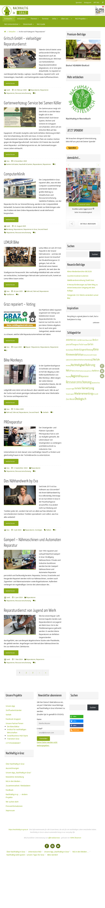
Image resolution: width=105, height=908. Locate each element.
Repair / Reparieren (33, 347)
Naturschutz (75, 385)
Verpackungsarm (70, 408)
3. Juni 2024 (18, 597)
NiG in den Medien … (14, 781)
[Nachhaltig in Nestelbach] (82, 114)
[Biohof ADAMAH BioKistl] (83, 61)
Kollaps (80, 368)
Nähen (48, 530)
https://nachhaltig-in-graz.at (18, 829)
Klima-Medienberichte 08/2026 (79, 285)
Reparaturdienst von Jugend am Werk (30, 610)
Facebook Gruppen (13, 719)
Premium (90, 385)
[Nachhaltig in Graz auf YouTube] (102, 376)
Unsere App (10, 706)
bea (8, 161)
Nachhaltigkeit (78, 379)
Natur (68, 384)
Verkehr (46, 412)
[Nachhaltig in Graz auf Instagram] (102, 371)
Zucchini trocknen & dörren (77, 290)
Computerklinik (14, 174)
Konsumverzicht (88, 369)
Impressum (10, 810)
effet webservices (54, 838)
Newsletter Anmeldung (15, 777)
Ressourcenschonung (23, 93)
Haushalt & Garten (25, 164)
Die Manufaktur (13, 726)
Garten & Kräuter (12, 164)
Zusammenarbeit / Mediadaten (18, 785)
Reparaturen (35, 90)
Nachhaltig (68, 379)
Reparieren (44, 90)
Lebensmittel (69, 374)
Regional (75, 390)
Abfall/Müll (69, 354)
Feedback (9, 790)
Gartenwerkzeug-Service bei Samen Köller (32, 103)
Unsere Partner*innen (14, 723)
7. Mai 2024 (18, 659)
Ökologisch (80, 413)
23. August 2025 (20, 226)
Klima (95, 363)
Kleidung (90, 364)
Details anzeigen (88, 238)
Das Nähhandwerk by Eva (21, 481)
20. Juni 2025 (18, 291)
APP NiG (96, 2)
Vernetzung (88, 402)
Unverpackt (68, 403)
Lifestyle (95, 373)
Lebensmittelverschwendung (82, 374)
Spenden (79, 2)
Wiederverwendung (83, 407)
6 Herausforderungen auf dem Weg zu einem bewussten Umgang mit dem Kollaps (82, 301)
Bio (94, 354)
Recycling (68, 391)
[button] (68, 165)
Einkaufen (12, 32)
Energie (74, 359)
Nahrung (90, 379)
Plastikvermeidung (83, 385)
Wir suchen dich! (12, 801)
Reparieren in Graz (30, 229)
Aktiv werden (77, 354)
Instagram (87, 2)
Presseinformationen (14, 806)
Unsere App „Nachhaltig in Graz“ (18, 772)
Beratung (9, 229)
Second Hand (43, 229)
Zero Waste (70, 413)
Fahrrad (29, 291)
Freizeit (85, 359)
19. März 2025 (19, 409)
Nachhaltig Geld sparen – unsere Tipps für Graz (25, 855)
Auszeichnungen (12, 768)
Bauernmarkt (89, 354)
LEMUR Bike (11, 242)
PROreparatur (13, 422)
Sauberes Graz (96, 397)
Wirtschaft (95, 408)
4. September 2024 (20, 468)
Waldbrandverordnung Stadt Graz (80, 294)
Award (84, 354)
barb (8, 90)
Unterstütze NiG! (34, 851)
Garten (90, 358)
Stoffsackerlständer (14, 710)
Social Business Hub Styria (17, 735)
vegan (72, 403)
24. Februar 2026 (20, 90)
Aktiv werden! (52, 855)
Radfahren (10, 294)
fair (78, 359)
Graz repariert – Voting (19, 304)
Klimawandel (71, 368)
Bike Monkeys (13, 360)
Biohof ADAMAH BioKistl (77, 65)
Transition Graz (13, 738)
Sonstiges (38, 530)
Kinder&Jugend (80, 363)
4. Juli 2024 (17, 530)
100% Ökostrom (75, 838)
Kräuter (95, 369)
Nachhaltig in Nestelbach (78, 118)
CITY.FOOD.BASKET (13, 743)
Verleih (8, 714)
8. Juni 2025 (18, 347)
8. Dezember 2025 (20, 161)
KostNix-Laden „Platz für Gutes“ (82, 223)
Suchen (95, 268)
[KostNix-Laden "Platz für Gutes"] (83, 192)
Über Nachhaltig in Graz (15, 764)
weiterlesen (10, 83)
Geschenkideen (70, 364)
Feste (81, 358)
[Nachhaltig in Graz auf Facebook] (102, 366)
